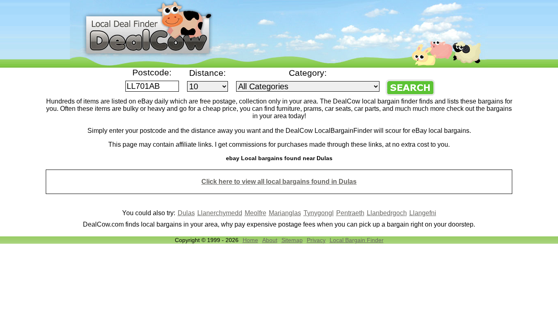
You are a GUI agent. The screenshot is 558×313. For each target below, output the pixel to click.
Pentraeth (350, 212)
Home (250, 240)
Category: (308, 72)
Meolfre (255, 212)
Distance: (207, 72)
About (269, 240)
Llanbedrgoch (387, 212)
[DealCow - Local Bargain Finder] (279, 65)
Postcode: (152, 72)
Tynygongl (319, 212)
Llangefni (422, 212)
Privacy (316, 240)
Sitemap (292, 240)
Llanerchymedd (219, 212)
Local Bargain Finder (357, 240)
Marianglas (285, 212)
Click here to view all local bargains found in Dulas (279, 181)
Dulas (186, 212)
